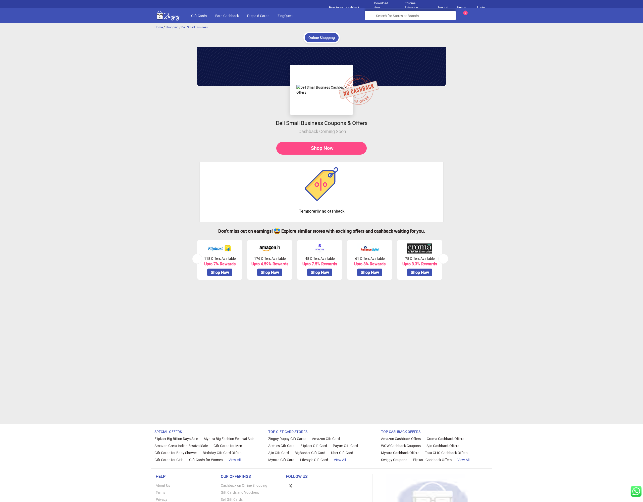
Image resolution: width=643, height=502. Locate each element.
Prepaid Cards (258, 15)
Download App (381, 4)
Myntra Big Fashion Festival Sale (229, 438)
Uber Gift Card (342, 452)
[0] (464, 17)
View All (235, 459)
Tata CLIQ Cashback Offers (446, 452)
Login (481, 7)
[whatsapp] (636, 491)
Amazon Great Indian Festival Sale (181, 445)
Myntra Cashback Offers (400, 452)
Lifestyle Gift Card (314, 459)
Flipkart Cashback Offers (432, 459)
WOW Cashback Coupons (401, 445)
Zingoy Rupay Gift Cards (287, 438)
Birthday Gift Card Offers (222, 452)
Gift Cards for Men (227, 445)
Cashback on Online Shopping (244, 485)
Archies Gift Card (281, 445)
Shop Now (322, 148)
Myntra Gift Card (281, 459)
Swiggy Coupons (394, 459)
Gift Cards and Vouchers (240, 492)
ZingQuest (286, 15)
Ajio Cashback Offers (442, 445)
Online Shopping (321, 37)
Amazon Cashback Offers (401, 438)
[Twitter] (290, 485)
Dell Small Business (194, 27)
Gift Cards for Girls (168, 459)
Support (443, 7)
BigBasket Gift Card (310, 452)
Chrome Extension (411, 4)
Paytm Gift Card (345, 445)
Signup (461, 7)
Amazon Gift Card (326, 438)
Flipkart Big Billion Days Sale (176, 438)
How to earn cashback (344, 7)
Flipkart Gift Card (313, 445)
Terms (160, 492)
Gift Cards (199, 15)
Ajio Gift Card (278, 452)
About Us (163, 485)
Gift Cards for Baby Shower (175, 452)
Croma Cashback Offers (445, 438)
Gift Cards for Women (206, 459)
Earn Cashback (227, 15)
